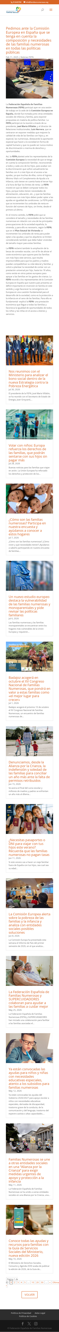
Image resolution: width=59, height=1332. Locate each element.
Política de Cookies (28, 1316)
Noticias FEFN (27, 57)
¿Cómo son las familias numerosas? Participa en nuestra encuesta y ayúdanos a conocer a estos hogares (27, 526)
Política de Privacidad (21, 1313)
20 (37, 1282)
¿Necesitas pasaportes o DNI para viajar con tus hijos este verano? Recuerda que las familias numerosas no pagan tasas (29, 847)
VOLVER (30, 1295)
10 (33, 1282)
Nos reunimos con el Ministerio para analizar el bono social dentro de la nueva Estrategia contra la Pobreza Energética (28, 378)
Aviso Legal (40, 1313)
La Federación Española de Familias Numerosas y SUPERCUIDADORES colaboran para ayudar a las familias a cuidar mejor (29, 999)
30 (42, 1282)
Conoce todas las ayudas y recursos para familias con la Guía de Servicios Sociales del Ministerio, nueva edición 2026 (29, 1248)
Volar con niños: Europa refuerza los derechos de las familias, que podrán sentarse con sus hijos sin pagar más (28, 452)
